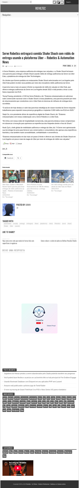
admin (28, 204)
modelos (22, 402)
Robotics (57, 223)
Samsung (33, 406)
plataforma (43, 223)
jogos (4, 402)
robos (51, 223)
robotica (14, 406)
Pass (56, 402)
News (36, 223)
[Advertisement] (39, 32)
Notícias (52, 484)
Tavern (64, 406)
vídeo (9, 410)
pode (60, 402)
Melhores (15, 402)
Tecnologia (10, 66)
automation (7, 223)
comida (15, 223)
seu (50, 406)
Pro (4, 406)
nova (39, 402)
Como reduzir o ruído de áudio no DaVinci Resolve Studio (59, 241)
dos (44, 398)
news (32, 452)
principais (71, 402)
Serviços (45, 452)
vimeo (58, 2)
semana (39, 406)
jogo (74, 398)
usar (72, 406)
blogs (15, 452)
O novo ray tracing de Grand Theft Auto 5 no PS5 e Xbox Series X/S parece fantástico (35, 390)
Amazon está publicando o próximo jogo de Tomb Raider (24, 386)
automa (17, 398)
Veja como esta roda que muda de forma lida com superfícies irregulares (18, 242)
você (4, 410)
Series (46, 406)
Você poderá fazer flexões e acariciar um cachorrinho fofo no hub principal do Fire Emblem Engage (40, 377)
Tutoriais (60, 452)
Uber (11, 226)
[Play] (37, 329)
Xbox (22, 410)
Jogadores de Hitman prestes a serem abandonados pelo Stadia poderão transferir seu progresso (39, 373)
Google (69, 398)
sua (59, 406)
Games (21, 452)
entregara (30, 223)
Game (63, 398)
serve (64, 223)
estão (53, 398)
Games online (62, 484)
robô (27, 406)
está (48, 398)
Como (40, 398)
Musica (27, 452)
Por (65, 402)
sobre (54, 406)
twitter (54, 2)
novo (44, 402)
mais (9, 402)
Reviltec (40, 8)
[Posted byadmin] (9, 215)
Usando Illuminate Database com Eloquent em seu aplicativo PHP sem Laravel (33, 381)
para (52, 402)
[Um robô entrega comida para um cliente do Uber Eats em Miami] (62, 176)
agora (5, 398)
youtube (62, 2)
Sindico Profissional (43, 484)
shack (69, 223)
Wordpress (15, 410)
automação (33, 398)
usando (17, 226)
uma (68, 406)
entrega (22, 223)
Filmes (35, 484)
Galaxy (58, 398)
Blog (10, 452)
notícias (34, 402)
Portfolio (38, 452)
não (48, 402)
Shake (6, 226)
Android (10, 398)
